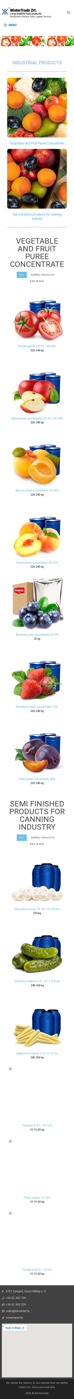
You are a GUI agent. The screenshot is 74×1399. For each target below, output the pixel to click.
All (21, 274)
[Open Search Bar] (68, 12)
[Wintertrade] (27, 12)
